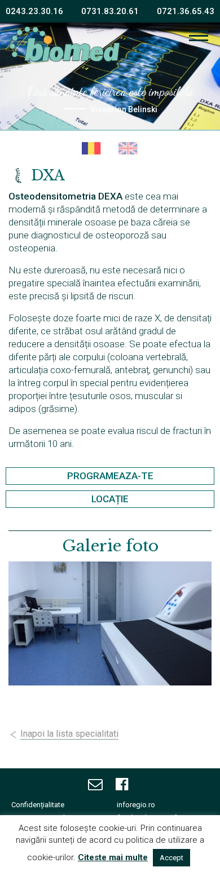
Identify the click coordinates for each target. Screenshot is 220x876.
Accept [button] (171, 857)
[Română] (92, 149)
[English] (128, 149)
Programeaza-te (110, 475)
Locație (110, 499)
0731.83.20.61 (110, 11)
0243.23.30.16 (34, 11)
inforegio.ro (136, 804)
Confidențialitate (37, 804)
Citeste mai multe (113, 857)
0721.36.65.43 (185, 11)
